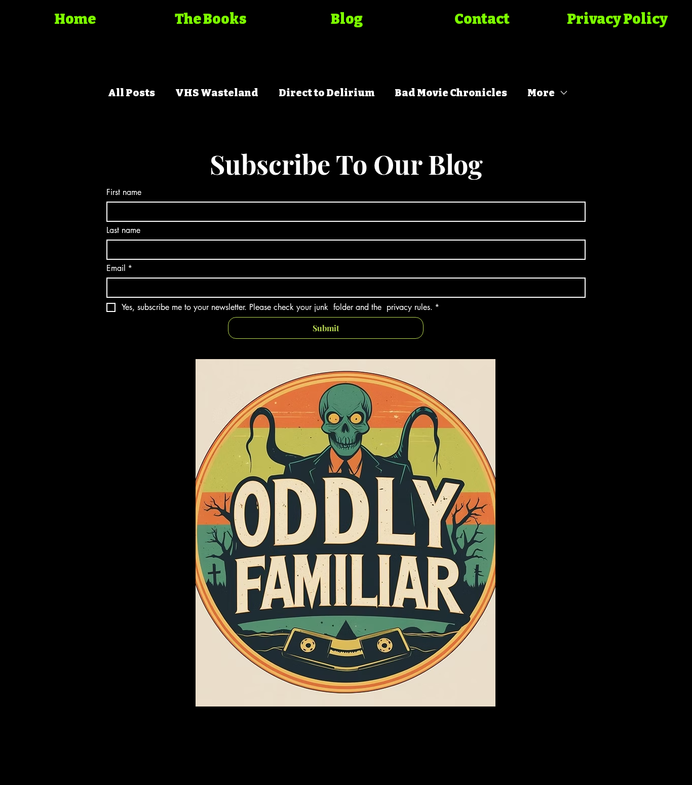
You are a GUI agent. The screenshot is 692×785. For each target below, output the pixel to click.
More (541, 93)
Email (119, 268)
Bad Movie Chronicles (451, 93)
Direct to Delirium (326, 93)
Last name (123, 230)
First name (123, 192)
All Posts (131, 93)
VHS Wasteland (216, 93)
